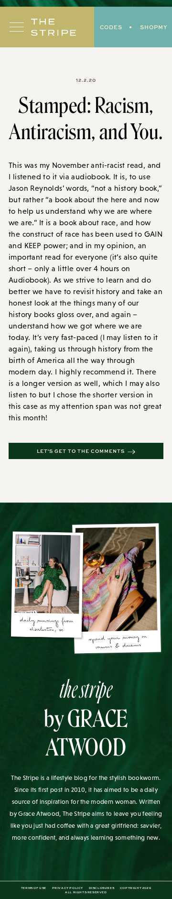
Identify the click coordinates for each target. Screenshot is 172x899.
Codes (111, 27)
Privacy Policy (67, 888)
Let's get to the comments (81, 451)
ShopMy (153, 27)
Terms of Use (33, 888)
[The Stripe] (53, 27)
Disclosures (102, 888)
